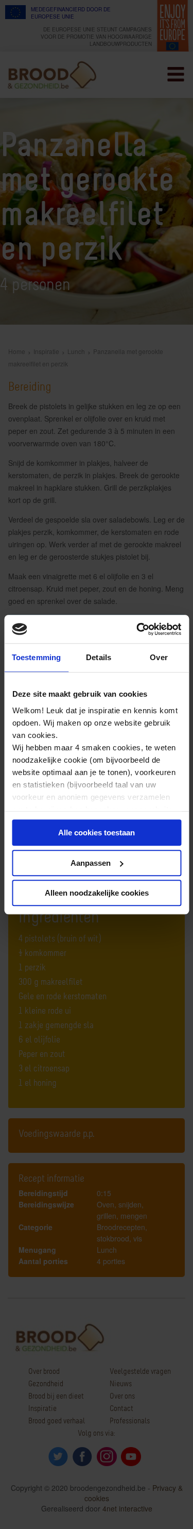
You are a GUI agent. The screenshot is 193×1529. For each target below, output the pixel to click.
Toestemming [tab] (36, 657)
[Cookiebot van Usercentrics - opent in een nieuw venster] (137, 629)
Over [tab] (158, 657)
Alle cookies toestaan (96, 832)
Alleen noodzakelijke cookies (97, 892)
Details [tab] (98, 657)
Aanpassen (91, 863)
